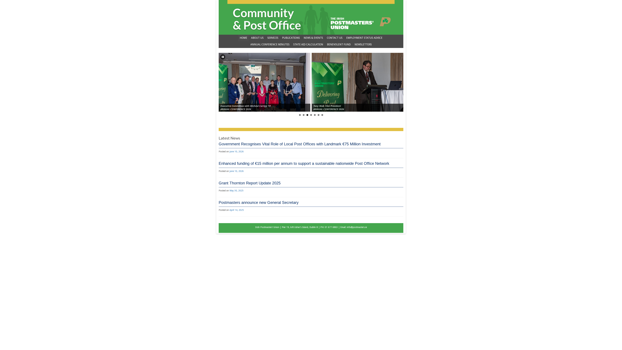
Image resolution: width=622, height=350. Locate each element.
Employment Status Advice (364, 37)
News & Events (313, 37)
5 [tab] (315, 115)
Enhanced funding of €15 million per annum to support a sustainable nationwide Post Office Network (304, 163)
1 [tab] (300, 115)
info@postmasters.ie (357, 227)
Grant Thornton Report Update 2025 (250, 183)
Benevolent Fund (339, 44)
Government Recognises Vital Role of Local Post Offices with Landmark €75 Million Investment (300, 144)
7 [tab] (322, 115)
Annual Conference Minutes (269, 44)
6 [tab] (318, 115)
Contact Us (334, 37)
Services (272, 37)
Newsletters (363, 44)
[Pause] (222, 56)
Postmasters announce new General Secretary (259, 202)
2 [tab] (304, 115)
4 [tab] (311, 115)
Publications (291, 37)
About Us (257, 37)
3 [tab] (307, 115)
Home (243, 37)
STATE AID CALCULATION (308, 44)
